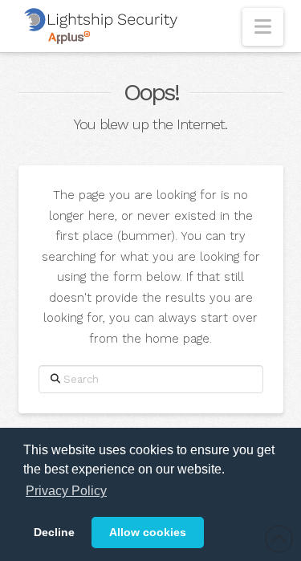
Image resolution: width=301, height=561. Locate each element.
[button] (262, 27)
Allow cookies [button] (147, 532)
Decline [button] (54, 532)
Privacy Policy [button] (66, 491)
